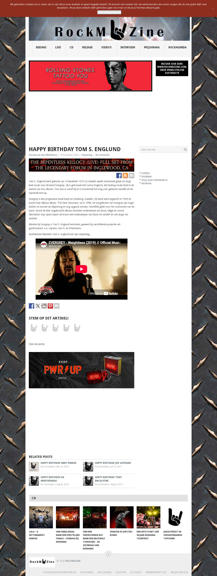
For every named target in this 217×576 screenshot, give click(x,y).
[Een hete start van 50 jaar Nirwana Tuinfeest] (148, 517)
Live (58, 47)
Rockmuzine (73, 561)
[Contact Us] (131, 175)
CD (71, 47)
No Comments (103, 155)
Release (87, 47)
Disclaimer (146, 176)
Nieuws (41, 47)
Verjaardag (87, 155)
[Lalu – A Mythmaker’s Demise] (41, 517)
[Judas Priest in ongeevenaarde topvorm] (175, 517)
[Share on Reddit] (44, 306)
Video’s (106, 47)
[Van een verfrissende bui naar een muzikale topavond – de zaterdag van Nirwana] (95, 517)
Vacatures (146, 183)
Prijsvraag (152, 47)
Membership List (156, 572)
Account (136, 572)
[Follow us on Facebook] (119, 175)
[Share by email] (56, 306)
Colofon (145, 173)
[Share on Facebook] (31, 306)
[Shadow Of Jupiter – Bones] (122, 517)
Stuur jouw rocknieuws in (154, 180)
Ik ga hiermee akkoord (109, 12)
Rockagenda (177, 47)
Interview (127, 47)
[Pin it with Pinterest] (50, 306)
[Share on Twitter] (38, 306)
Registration (179, 572)
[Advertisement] (108, 117)
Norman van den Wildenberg (43, 155)
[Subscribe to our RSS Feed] (125, 175)
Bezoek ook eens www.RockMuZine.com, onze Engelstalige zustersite (172, 68)
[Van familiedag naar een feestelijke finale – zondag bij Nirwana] (68, 517)
